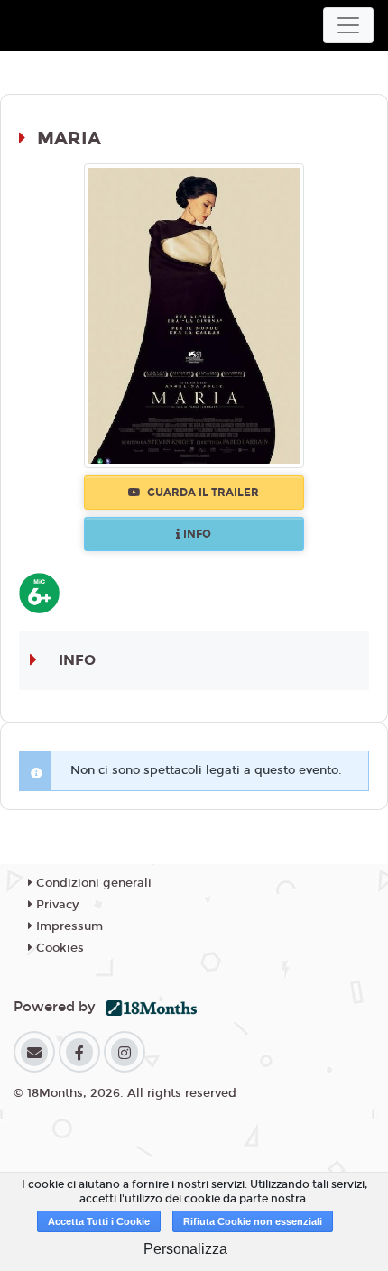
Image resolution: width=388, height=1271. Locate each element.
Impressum (67, 926)
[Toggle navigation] (348, 25)
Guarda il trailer (201, 492)
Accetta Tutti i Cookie (99, 1221)
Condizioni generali (92, 883)
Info (195, 534)
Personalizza (185, 1249)
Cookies (58, 948)
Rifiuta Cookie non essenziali (252, 1221)
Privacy (55, 905)
